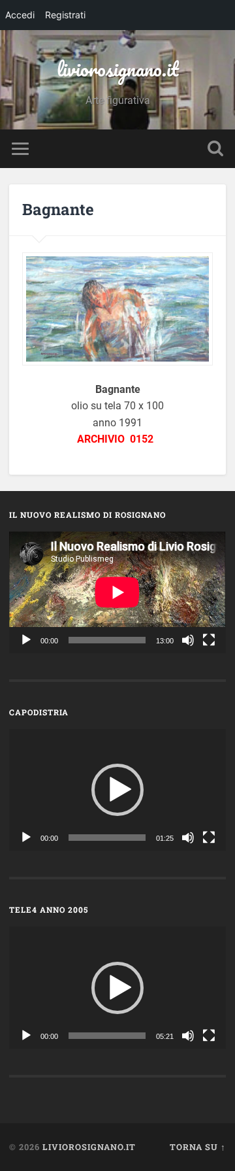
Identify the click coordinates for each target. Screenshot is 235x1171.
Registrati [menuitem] (65, 14)
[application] (117, 592)
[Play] (26, 640)
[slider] (107, 837)
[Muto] (188, 640)
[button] (117, 790)
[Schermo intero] (208, 640)
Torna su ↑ (198, 1147)
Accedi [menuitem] (20, 14)
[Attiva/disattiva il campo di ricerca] (215, 148)
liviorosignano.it (118, 69)
